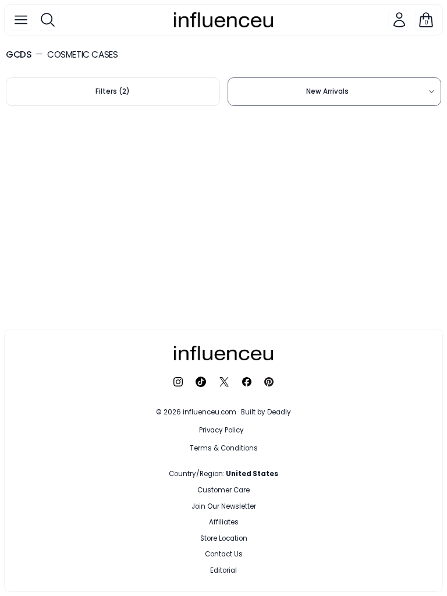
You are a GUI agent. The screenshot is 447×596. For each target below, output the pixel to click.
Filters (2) (112, 91)
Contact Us (224, 554)
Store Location (223, 538)
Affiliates (224, 522)
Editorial (223, 570)
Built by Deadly (266, 412)
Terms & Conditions (224, 448)
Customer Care (223, 490)
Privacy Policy (221, 430)
